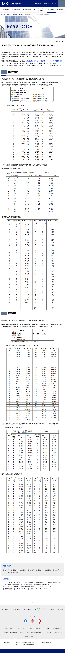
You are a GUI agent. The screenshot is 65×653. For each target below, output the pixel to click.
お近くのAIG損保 (38, 3)
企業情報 (6, 579)
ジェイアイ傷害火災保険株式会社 (43, 642)
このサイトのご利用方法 (9, 628)
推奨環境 (21, 632)
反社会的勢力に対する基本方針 (10, 632)
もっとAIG (54, 3)
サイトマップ (40, 636)
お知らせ (7, 566)
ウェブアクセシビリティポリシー (54, 632)
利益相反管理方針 (57, 628)
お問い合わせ (46, 3)
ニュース (30, 3)
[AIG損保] (11, 3)
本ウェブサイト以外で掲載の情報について (35, 632)
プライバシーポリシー (22, 628)
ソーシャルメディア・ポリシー (28, 636)
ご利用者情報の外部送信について (37, 628)
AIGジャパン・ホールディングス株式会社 (25, 642)
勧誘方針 (49, 628)
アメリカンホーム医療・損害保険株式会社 (25, 644)
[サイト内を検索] (61, 3)
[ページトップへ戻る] (32, 602)
